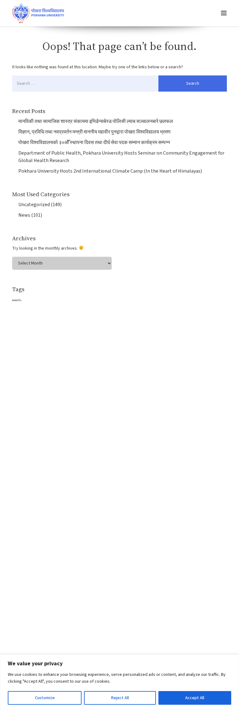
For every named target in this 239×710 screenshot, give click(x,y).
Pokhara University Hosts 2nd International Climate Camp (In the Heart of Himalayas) (110, 171)
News (24, 215)
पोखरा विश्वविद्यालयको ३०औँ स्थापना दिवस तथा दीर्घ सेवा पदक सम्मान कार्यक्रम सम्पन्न (94, 142)
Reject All (120, 698)
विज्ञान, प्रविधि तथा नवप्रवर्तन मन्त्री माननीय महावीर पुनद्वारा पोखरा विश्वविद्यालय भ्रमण (94, 132)
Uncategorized (34, 204)
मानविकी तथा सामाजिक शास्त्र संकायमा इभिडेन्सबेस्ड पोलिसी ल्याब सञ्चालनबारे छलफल (95, 121)
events (16, 300)
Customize (45, 698)
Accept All (194, 698)
